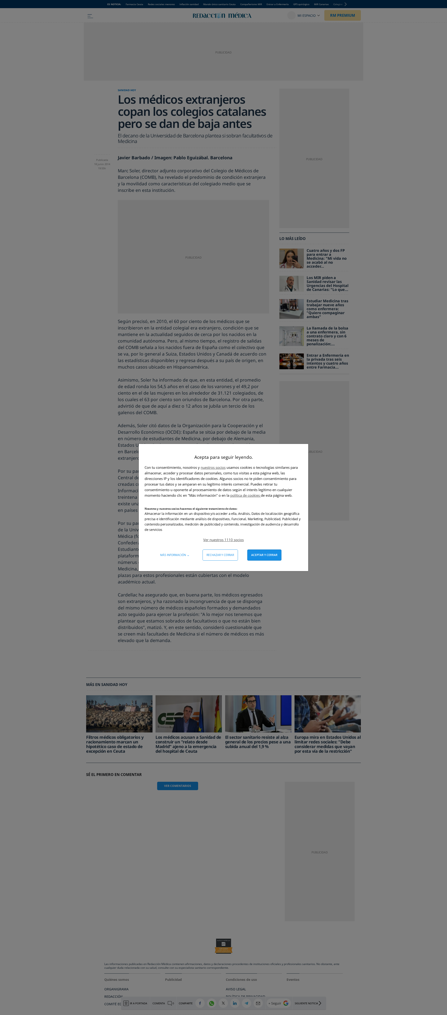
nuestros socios (213, 467)
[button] (223, 539)
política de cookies (245, 495)
